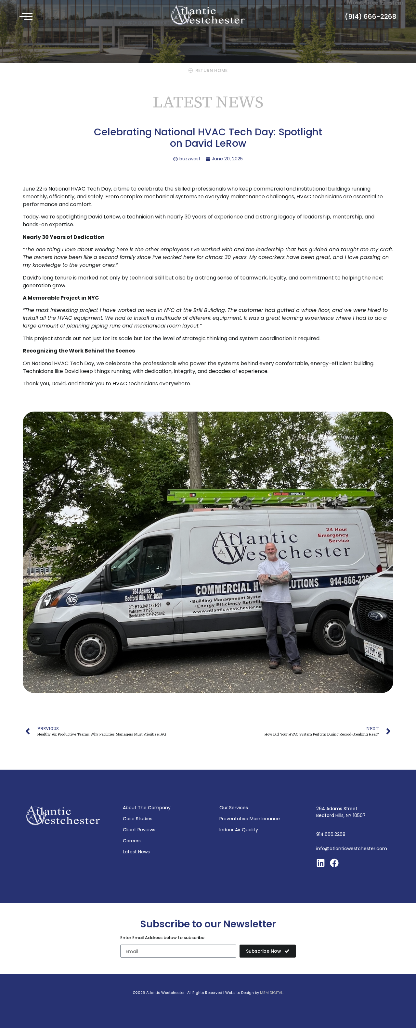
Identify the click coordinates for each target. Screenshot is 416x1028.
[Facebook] (334, 863)
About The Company (147, 807)
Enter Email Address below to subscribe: (162, 938)
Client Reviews (139, 829)
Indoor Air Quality (238, 829)
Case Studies (137, 818)
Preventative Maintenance (249, 818)
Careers (132, 840)
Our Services (233, 807)
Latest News (136, 851)
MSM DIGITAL (271, 992)
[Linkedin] (320, 863)
